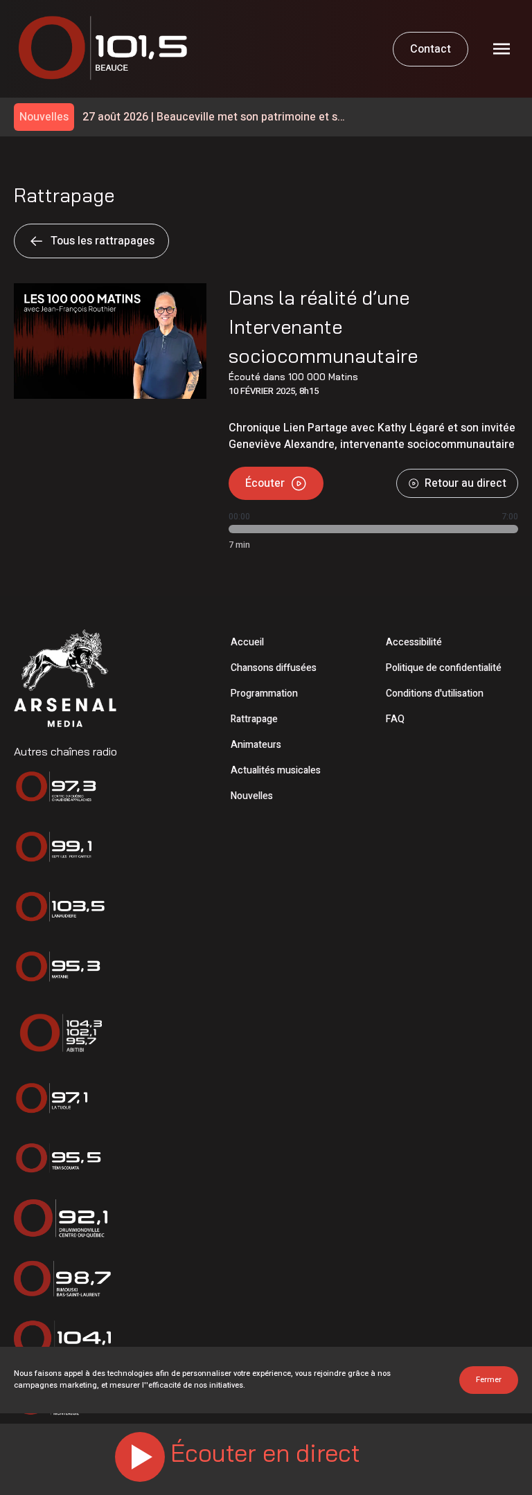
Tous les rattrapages (102, 241)
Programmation (264, 693)
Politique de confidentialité (444, 668)
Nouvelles (252, 796)
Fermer (489, 1380)
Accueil (247, 642)
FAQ (395, 719)
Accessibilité (414, 642)
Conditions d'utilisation (435, 693)
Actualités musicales (276, 770)
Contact (430, 49)
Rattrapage (254, 719)
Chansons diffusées (274, 668)
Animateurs (256, 744)
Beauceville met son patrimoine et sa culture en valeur (213, 117)
